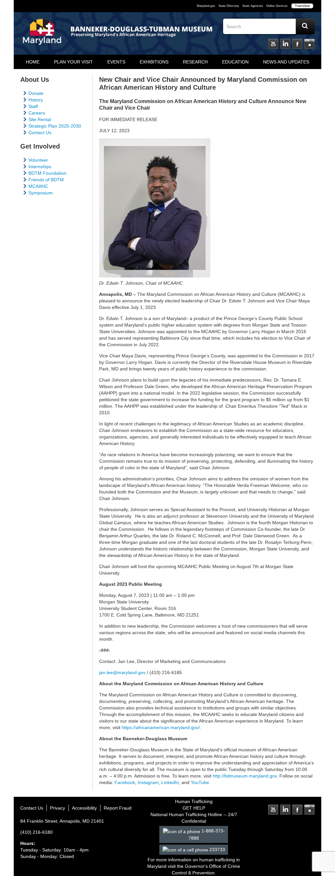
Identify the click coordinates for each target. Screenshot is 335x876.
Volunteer (38, 160)
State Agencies (252, 6)
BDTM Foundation (47, 173)
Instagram (309, 44)
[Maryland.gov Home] (42, 35)
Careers (36, 113)
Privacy (57, 808)
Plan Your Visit (73, 61)
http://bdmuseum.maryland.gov (245, 775)
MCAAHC (38, 186)
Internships (39, 166)
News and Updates (286, 61)
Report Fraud (118, 808)
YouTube (200, 782)
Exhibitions (154, 61)
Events (116, 61)
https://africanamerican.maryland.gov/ (161, 727)
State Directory (229, 6)
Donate (36, 93)
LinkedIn (285, 44)
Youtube (273, 44)
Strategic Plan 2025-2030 (54, 126)
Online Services (277, 6)
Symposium (40, 192)
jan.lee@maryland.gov (122, 672)
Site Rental (39, 119)
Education (235, 61)
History (35, 99)
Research (195, 61)
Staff (33, 106)
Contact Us (39, 132)
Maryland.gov (206, 6)
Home (33, 61)
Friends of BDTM (46, 179)
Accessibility (84, 808)
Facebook (297, 44)
